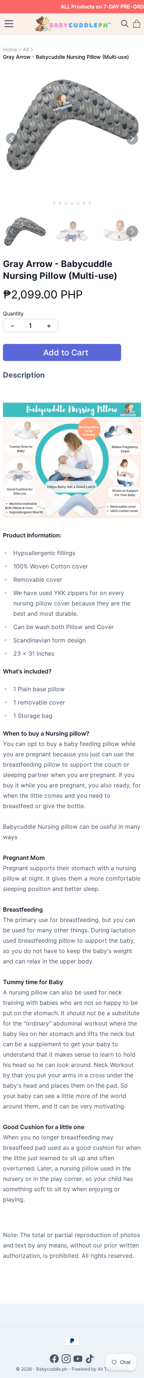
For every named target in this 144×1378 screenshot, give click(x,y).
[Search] (124, 23)
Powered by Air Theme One (100, 1369)
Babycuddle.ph (51, 1369)
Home (10, 49)
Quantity (13, 313)
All (26, 49)
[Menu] (9, 23)
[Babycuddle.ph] (72, 23)
